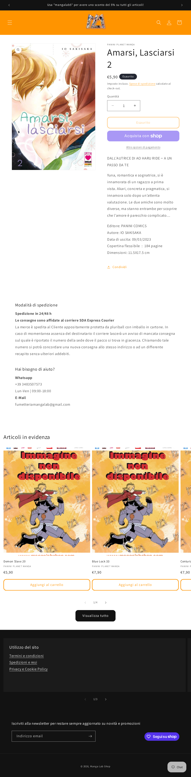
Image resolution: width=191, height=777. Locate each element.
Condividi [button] (119, 267)
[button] (10, 22)
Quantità (113, 96)
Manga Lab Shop (100, 766)
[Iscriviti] (90, 736)
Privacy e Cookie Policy (28, 669)
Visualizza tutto (95, 615)
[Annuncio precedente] (9, 5)
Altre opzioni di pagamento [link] (143, 147)
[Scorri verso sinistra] (85, 603)
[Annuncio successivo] (182, 5)
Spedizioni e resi (23, 662)
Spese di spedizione (142, 83)
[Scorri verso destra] (106, 603)
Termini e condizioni (26, 655)
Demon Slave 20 (14, 561)
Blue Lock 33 (100, 561)
